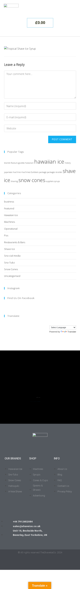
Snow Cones (11, 269)
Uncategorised (12, 276)
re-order (58, 172)
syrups (57, 181)
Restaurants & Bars (14, 242)
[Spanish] (70, 322)
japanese (8, 172)
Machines (9, 221)
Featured (9, 208)
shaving (14, 181)
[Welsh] (74, 322)
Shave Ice (9, 249)
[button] (72, 10)
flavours (14, 163)
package (42, 172)
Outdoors (35, 172)
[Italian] (59, 322)
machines (25, 172)
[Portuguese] (67, 322)
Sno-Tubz (9, 262)
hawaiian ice (49, 161)
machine (16, 172)
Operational (10, 228)
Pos (6, 235)
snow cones (31, 180)
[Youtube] (47, 562)
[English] (48, 322)
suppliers (50, 181)
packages (51, 172)
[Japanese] (63, 322)
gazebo (21, 163)
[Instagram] (18, 562)
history (68, 163)
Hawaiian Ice (11, 215)
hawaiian (29, 163)
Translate (72, 332)
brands (7, 163)
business (9, 201)
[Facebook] (32, 562)
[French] (52, 322)
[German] (55, 322)
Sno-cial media (12, 255)
